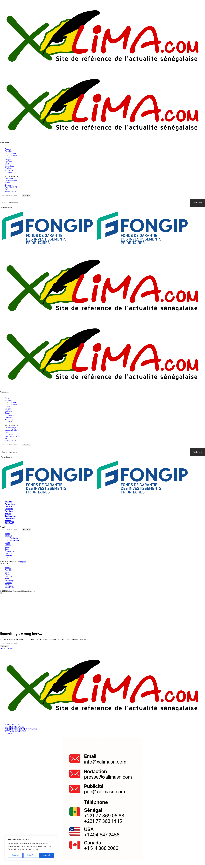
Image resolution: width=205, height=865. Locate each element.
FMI (6, 189)
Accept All (46, 855)
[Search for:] (11, 643)
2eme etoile (9, 185)
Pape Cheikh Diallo (12, 187)
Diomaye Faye (10, 178)
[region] (31, 847)
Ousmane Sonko (11, 181)
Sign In (23, 562)
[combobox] (94, 203)
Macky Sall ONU (11, 191)
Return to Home (6, 648)
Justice (7, 183)
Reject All (30, 855)
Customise (15, 855)
